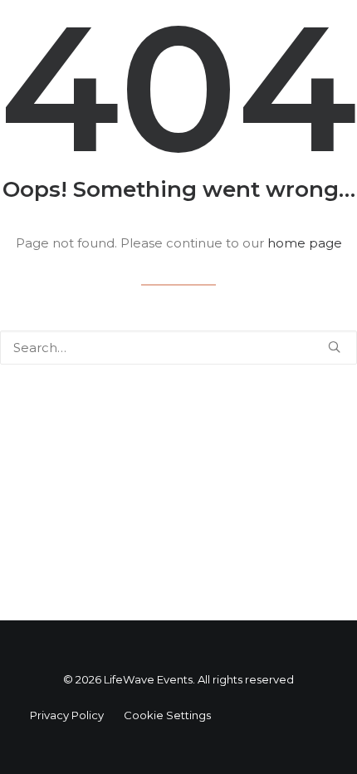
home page (304, 243)
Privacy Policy (67, 715)
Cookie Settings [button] (167, 715)
